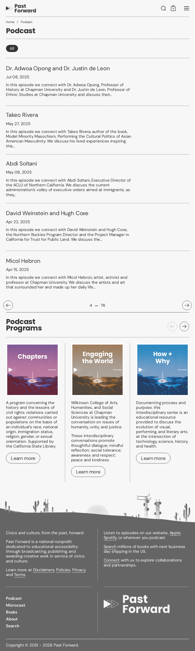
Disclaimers (43, 569)
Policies (63, 569)
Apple (175, 532)
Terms (19, 574)
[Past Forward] (21, 8)
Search (110, 546)
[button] (163, 8)
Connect (112, 560)
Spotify (110, 537)
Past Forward (66, 645)
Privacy (78, 569)
